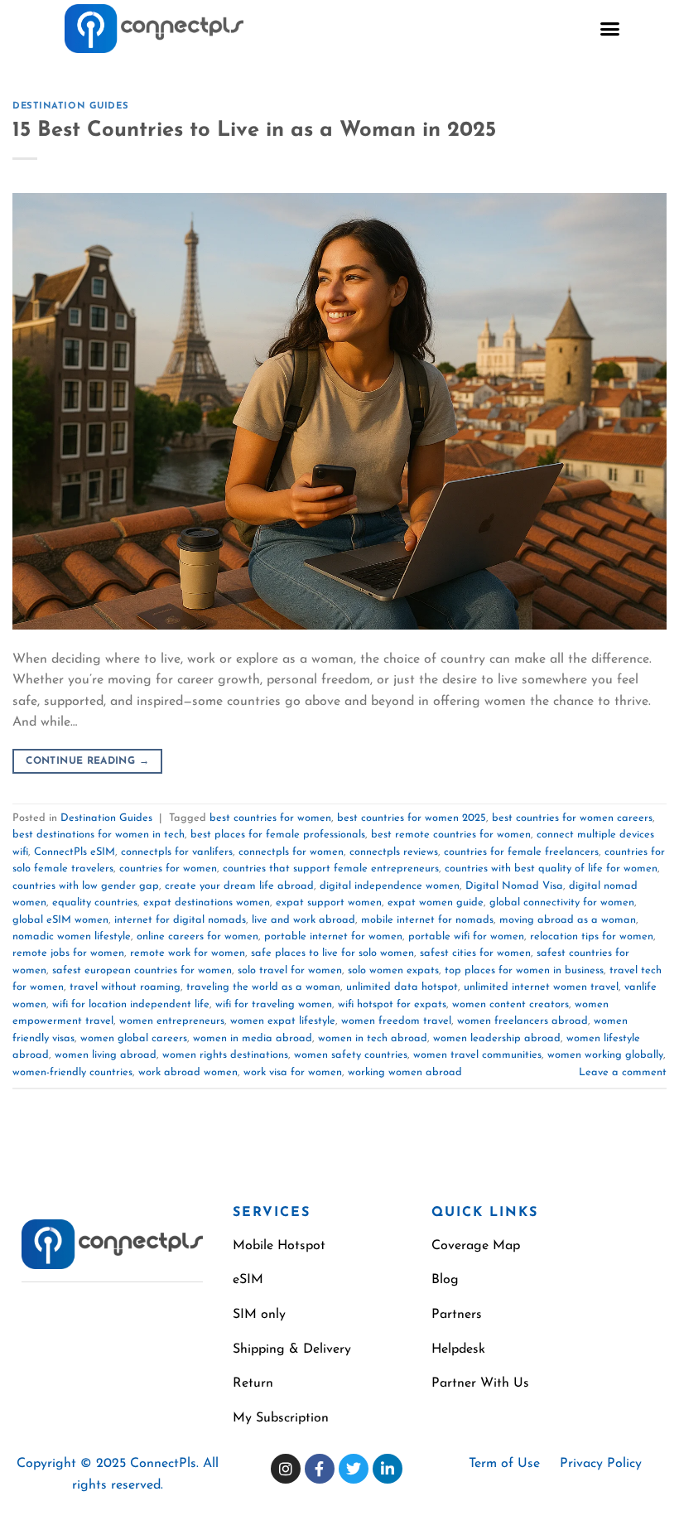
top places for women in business (524, 970)
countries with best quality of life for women (551, 868)
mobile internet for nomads (427, 920)
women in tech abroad (372, 1038)
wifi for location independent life (130, 1004)
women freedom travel (396, 1021)
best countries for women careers (572, 818)
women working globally (605, 1055)
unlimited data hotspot (402, 987)
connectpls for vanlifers (177, 852)
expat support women (329, 902)
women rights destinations (225, 1055)
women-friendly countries (72, 1072)
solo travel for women (290, 970)
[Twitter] (353, 1469)
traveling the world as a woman (263, 987)
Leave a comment (623, 1072)
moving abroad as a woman (567, 920)
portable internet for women (333, 936)
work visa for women (292, 1072)
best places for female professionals (277, 834)
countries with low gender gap (85, 886)
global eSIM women (60, 920)
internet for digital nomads (180, 920)
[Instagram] (286, 1469)
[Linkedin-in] (387, 1469)
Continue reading (87, 761)
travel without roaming (125, 987)
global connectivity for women (561, 902)
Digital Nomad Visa (514, 886)
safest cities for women (475, 953)
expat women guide (436, 902)
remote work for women (187, 953)
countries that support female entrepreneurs (331, 868)
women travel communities (477, 1055)
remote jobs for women (68, 953)
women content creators (510, 1004)
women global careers (133, 1038)
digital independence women (390, 886)
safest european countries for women (142, 970)
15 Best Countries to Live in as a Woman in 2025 (254, 130)
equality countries (94, 902)
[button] (610, 29)
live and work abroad (303, 920)
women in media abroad (252, 1038)
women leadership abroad (497, 1038)
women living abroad (106, 1055)
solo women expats (393, 970)
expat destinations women (206, 902)
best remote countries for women (451, 834)
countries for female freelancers (521, 852)
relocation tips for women (591, 936)
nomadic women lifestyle (71, 936)
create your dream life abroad (239, 886)
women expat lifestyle (282, 1021)
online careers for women (197, 936)
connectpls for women (291, 852)
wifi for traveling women (273, 1004)
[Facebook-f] (320, 1469)
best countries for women (270, 818)
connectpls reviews (393, 852)
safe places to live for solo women (332, 953)
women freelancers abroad (522, 1021)
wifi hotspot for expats (392, 1004)
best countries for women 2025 (411, 818)
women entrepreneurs (171, 1021)
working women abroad (405, 1072)
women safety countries (350, 1055)
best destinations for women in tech (98, 834)
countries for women (168, 868)
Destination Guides (70, 106)
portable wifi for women (466, 936)
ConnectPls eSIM (74, 852)
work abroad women (188, 1072)
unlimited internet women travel (541, 987)
